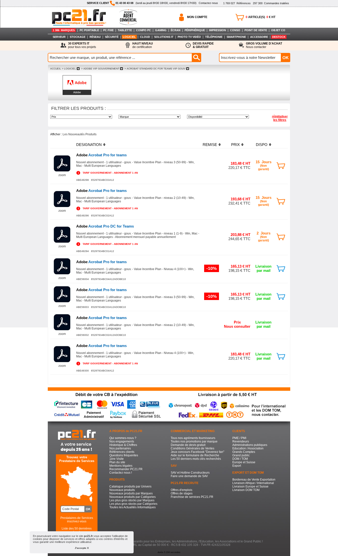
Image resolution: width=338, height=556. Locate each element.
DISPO (261, 144)
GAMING (161, 30)
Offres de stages (182, 493)
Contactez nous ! (120, 472)
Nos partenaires (120, 448)
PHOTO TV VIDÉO (189, 36)
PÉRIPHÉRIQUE (195, 30)
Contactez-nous (208, 2)
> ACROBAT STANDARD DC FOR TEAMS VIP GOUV (155, 68)
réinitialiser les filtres (280, 118)
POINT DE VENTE (255, 30)
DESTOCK (279, 36)
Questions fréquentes (123, 455)
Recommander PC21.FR (126, 469)
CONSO (235, 30)
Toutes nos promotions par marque (194, 441)
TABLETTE (125, 30)
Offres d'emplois (181, 490)
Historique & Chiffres (123, 445)
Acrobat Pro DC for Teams (105, 226)
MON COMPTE (197, 17)
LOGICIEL (129, 36)
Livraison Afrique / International (253, 483)
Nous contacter (264, 45)
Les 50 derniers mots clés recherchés (196, 459)
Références (237, 3)
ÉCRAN (175, 30)
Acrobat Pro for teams (101, 155)
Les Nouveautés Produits (80, 134)
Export (236, 465)
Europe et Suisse (243, 462)
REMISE (210, 144)
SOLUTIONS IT (163, 36)
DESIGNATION (89, 144)
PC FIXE (108, 30)
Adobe (77, 92)
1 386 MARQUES (64, 30)
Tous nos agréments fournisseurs (193, 438)
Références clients (121, 452)
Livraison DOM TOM (246, 490)
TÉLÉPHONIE (213, 36)
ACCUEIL (55, 68)
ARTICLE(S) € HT (260, 17)
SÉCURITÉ (112, 36)
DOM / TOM (240, 459)
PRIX (235, 144)
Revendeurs (240, 441)
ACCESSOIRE (259, 36)
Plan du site (117, 462)
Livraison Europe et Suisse (250, 486)
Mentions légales (120, 465)
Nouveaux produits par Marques (131, 493)
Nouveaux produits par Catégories (132, 497)
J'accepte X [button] (82, 548)
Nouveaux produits (122, 490)
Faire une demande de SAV (189, 476)
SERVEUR (59, 36)
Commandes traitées (271, 3)
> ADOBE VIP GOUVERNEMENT (100, 68)
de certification (142, 45)
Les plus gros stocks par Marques (131, 500)
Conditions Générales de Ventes (192, 448)
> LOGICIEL (69, 68)
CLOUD (145, 36)
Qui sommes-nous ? (122, 438)
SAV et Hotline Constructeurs (190, 472)
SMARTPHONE (236, 36)
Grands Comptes (243, 452)
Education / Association (248, 448)
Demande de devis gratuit (188, 445)
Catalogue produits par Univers (130, 486)
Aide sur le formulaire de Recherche (195, 455)
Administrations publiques (249, 445)
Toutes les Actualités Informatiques (132, 507)
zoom (62, 175)
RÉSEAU (95, 36)
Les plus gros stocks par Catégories (133, 504)
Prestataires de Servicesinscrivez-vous (76, 519)
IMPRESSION (217, 30)
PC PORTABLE (89, 30)
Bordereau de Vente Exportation (253, 479)
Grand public (241, 455)
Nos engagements (121, 441)
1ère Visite (116, 459)
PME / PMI (239, 438)
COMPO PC (143, 30)
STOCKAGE (77, 36)
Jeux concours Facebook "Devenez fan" (197, 452)
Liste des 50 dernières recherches (77, 530)
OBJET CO (278, 30)
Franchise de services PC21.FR (192, 497)
